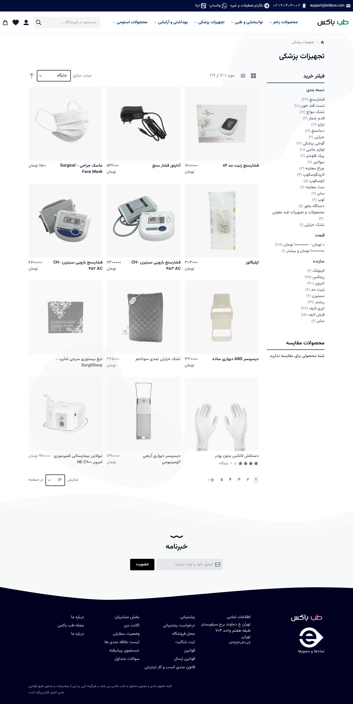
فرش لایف (313, 315)
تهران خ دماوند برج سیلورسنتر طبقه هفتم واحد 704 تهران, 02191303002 (226, 634)
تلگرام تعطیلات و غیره (246, 6)
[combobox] (66, 22)
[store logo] (330, 22)
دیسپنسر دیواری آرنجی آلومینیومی (162, 459)
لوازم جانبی (312, 149)
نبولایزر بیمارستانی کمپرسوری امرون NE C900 (78, 459)
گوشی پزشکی (310, 143)
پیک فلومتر (312, 156)
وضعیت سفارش (126, 634)
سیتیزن (315, 296)
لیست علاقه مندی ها (122, 642)
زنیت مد (315, 289)
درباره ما (77, 634)
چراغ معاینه (312, 168)
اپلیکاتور (252, 262)
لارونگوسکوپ (311, 175)
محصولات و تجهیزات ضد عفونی (298, 215)
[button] (296, 76)
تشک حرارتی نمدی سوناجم (158, 359)
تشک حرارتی (312, 225)
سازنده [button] (319, 261)
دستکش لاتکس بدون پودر (237, 456)
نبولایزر (316, 162)
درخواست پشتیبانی (179, 625)
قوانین (189, 650)
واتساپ (215, 6)
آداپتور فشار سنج (166, 165)
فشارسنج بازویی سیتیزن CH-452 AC (77, 265)
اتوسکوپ (314, 181)
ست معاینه (312, 187)
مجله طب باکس (70, 625)
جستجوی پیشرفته (124, 650)
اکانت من (132, 625)
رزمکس (315, 277)
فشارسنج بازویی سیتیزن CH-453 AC (156, 265)
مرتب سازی (82, 76)
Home (322, 42)
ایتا (197, 6)
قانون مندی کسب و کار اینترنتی (169, 667)
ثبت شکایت (185, 642)
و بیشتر (303, 251)
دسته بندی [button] (315, 90)
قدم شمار (314, 118)
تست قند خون (309, 106)
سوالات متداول (127, 659)
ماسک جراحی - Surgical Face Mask (81, 168)
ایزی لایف (313, 308)
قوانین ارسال (184, 659)
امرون (316, 283)
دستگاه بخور (311, 206)
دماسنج (315, 131)
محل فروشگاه (183, 634)
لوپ (318, 200)
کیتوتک (316, 271)
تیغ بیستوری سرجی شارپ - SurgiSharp (79, 362)
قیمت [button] (320, 235)
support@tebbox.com (327, 6)
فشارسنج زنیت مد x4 (241, 165)
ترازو (318, 124)
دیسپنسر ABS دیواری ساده (235, 359)
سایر (318, 193)
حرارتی (317, 137)
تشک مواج (312, 112)
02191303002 (286, 6)
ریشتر (316, 302)
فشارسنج (313, 99)
